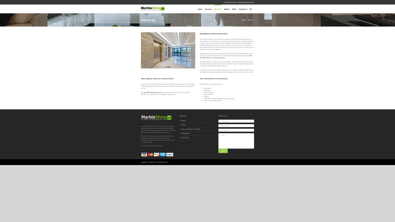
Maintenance (185, 133)
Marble (183, 121)
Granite (183, 125)
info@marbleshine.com (246, 2)
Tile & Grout (185, 137)
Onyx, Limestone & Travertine (190, 129)
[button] (251, 9)
